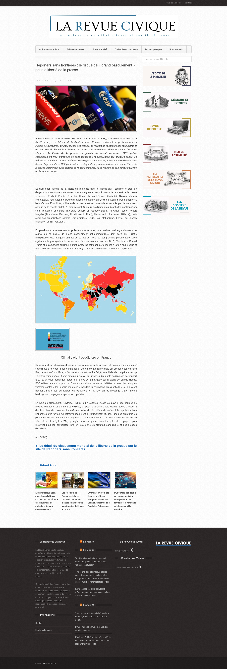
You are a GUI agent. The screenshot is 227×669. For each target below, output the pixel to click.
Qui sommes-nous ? (76, 49)
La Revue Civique (49, 663)
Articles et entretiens (49, 49)
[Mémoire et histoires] (167, 110)
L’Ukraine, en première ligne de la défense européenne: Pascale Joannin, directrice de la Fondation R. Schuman (99, 499)
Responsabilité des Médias (63, 80)
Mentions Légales (43, 629)
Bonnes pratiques (153, 49)
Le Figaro (88, 541)
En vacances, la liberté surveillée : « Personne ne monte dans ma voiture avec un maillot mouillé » (92, 592)
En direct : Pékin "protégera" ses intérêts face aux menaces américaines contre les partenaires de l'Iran (93, 640)
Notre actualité (100, 49)
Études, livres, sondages (126, 49)
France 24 (88, 605)
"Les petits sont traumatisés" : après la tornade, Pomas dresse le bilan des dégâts (92, 616)
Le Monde (88, 550)
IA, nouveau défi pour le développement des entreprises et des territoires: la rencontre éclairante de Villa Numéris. (125, 501)
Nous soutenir (176, 49)
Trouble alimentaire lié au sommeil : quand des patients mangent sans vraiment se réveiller (91, 561)
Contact (188, 3)
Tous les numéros (173, 3)
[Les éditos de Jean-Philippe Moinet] (167, 84)
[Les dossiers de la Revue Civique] (167, 214)
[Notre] (167, 162)
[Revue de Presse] (167, 136)
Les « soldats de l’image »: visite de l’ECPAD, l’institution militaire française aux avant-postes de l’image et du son (73, 501)
